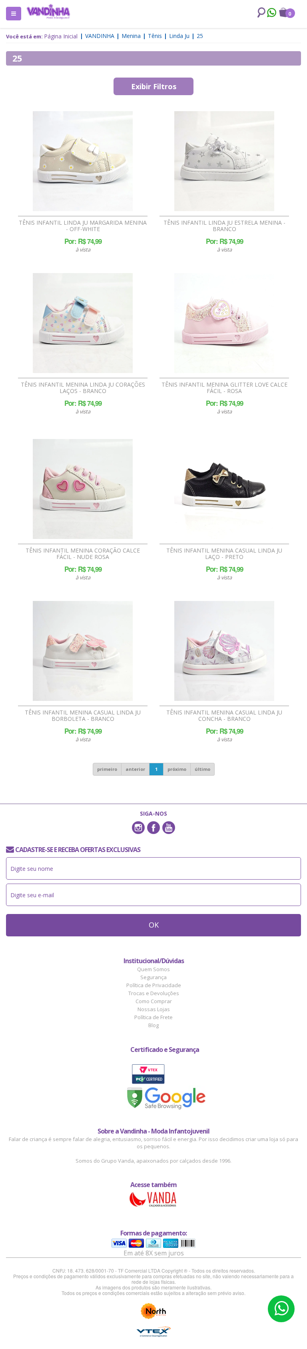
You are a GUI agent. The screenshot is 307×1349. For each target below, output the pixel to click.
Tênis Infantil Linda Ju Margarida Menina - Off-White (83, 226)
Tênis (155, 36)
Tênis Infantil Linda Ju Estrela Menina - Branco (224, 226)
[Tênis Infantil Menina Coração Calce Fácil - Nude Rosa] (83, 489)
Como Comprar (154, 1001)
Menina (131, 36)
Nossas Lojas (154, 1009)
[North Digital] (153, 1311)
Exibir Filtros (153, 86)
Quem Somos (153, 969)
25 (200, 36)
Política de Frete (153, 1017)
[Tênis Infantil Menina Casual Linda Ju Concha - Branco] (224, 651)
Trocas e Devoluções (153, 993)
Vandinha (99, 36)
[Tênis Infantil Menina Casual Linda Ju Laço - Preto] (224, 489)
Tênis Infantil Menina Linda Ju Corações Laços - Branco (83, 387)
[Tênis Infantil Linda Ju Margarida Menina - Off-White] (83, 161)
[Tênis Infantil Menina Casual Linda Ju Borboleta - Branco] (83, 651)
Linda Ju (179, 36)
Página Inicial (61, 36)
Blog (153, 1025)
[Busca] (260, 13)
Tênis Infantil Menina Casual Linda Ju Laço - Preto (224, 553)
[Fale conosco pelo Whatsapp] (271, 13)
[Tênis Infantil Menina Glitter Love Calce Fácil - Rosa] (224, 323)
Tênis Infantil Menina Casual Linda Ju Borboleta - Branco (83, 715)
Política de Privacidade (153, 985)
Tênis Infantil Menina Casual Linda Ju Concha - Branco (224, 715)
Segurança (153, 977)
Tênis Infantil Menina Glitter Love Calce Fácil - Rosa (224, 387)
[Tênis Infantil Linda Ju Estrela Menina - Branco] (224, 161)
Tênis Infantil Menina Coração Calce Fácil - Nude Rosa (83, 553)
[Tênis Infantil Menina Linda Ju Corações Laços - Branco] (83, 323)
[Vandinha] (48, 11)
